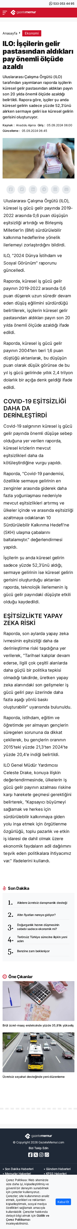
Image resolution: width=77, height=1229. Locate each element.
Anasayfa (10, 33)
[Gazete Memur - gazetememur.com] (23, 12)
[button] (5, 12)
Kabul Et (63, 1202)
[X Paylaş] (22, 189)
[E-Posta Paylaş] (66, 189)
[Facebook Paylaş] (10, 189)
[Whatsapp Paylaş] (55, 189)
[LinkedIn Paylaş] (33, 189)
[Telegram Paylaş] (44, 189)
